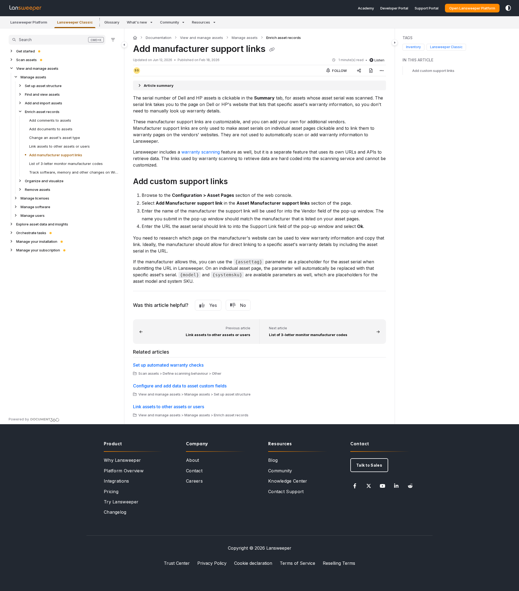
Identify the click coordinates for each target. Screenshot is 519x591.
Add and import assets (43, 103)
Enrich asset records (42, 111)
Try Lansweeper (121, 501)
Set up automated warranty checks (168, 365)
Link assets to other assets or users (59, 146)
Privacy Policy (212, 563)
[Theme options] (508, 8)
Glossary (111, 22)
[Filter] (113, 39)
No (243, 305)
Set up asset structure (43, 86)
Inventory (413, 47)
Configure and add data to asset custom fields (180, 386)
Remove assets (37, 189)
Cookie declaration (253, 563)
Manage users (33, 215)
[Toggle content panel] (394, 42)
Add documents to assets (50, 129)
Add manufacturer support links (55, 155)
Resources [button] (201, 22)
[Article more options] (381, 70)
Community (280, 470)
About (192, 460)
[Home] (25, 8)
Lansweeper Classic (446, 47)
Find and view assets (42, 94)
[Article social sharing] (359, 70)
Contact (194, 470)
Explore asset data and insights (42, 224)
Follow (339, 70)
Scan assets (26, 60)
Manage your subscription (38, 250)
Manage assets (33, 77)
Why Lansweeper (122, 460)
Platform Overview (124, 470)
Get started (25, 51)
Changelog (115, 512)
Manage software (35, 207)
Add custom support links (433, 70)
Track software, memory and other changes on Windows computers (74, 172)
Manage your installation (36, 241)
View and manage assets (37, 68)
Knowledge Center (287, 481)
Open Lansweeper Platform (472, 8)
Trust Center (177, 563)
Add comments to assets (50, 120)
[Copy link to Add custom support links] (236, 182)
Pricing (111, 491)
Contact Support (286, 491)
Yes (213, 305)
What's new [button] (137, 22)
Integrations (116, 481)
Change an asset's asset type (54, 137)
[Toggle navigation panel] (124, 44)
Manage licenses (35, 198)
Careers (194, 481)
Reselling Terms (339, 563)
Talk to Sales (369, 465)
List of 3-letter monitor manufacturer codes (66, 163)
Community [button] (169, 22)
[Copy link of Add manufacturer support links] (272, 49)
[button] (29, 22)
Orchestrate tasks (31, 233)
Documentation (158, 37)
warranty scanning (200, 152)
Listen (379, 60)
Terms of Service (297, 563)
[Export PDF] (371, 70)
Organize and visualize (44, 181)
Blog (273, 460)
